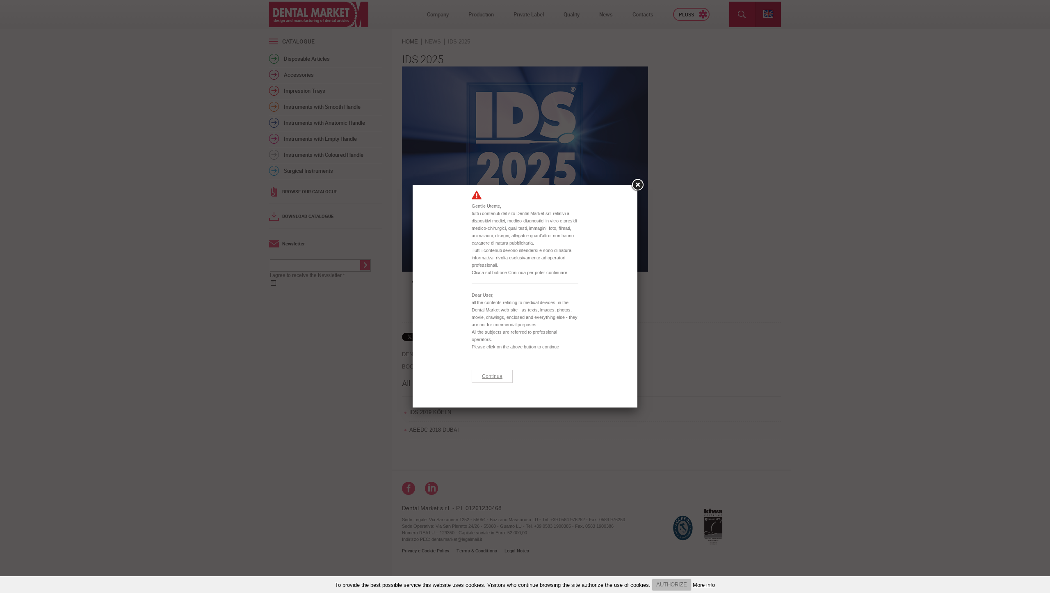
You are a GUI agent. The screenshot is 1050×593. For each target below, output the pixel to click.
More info (704, 585)
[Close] (637, 185)
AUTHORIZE (671, 585)
